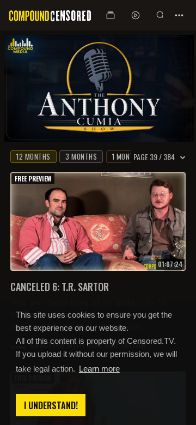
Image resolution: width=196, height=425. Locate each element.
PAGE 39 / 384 (154, 157)
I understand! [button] (51, 405)
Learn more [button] (99, 368)
